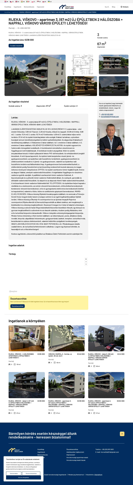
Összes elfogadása (23, 477)
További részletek (16, 46)
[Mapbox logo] (13, 291)
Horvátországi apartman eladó (77, 457)
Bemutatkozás (29, 7)
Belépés (125, 7)
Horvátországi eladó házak (75, 460)
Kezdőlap (8, 7)
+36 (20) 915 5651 (107, 114)
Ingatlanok (17, 7)
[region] (23, 468)
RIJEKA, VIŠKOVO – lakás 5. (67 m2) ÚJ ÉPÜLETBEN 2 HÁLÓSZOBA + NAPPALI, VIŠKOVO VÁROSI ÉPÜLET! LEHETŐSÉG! (21, 403)
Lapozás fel (122, 434)
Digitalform (98, 475)
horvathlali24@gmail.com (110, 116)
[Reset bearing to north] (86, 264)
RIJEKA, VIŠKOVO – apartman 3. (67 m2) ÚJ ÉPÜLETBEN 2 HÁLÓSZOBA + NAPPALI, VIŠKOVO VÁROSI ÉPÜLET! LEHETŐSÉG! (60, 403)
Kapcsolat (40, 7)
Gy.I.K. (107, 7)
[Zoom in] (86, 259)
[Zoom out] (86, 261)
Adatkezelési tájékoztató (75, 452)
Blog (113, 7)
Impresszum (70, 455)
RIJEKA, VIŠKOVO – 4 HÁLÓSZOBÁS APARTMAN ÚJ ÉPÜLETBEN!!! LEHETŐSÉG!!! (21, 356)
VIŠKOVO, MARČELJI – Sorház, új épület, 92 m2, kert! (60, 355)
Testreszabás (14, 473)
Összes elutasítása (31, 473)
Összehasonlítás (17, 306)
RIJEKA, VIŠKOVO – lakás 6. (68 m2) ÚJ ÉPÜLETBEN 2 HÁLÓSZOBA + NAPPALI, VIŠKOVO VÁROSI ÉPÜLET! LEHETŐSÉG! (100, 356)
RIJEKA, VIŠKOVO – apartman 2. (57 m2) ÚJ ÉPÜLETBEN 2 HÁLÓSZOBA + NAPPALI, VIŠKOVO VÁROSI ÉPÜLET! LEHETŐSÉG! (100, 403)
